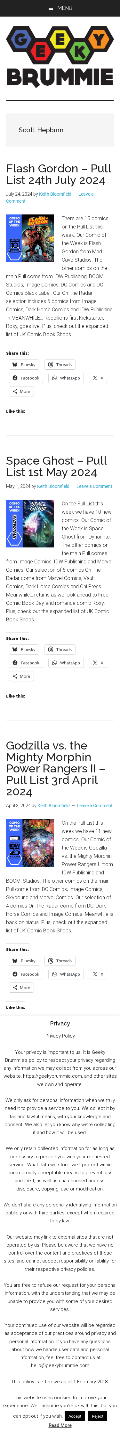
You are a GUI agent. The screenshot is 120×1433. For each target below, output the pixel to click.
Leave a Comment (94, 486)
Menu (64, 8)
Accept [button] (74, 1416)
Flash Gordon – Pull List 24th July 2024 (58, 174)
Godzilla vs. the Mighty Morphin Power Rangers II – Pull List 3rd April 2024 (55, 768)
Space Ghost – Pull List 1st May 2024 (56, 466)
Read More (60, 1425)
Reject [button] (97, 1416)
